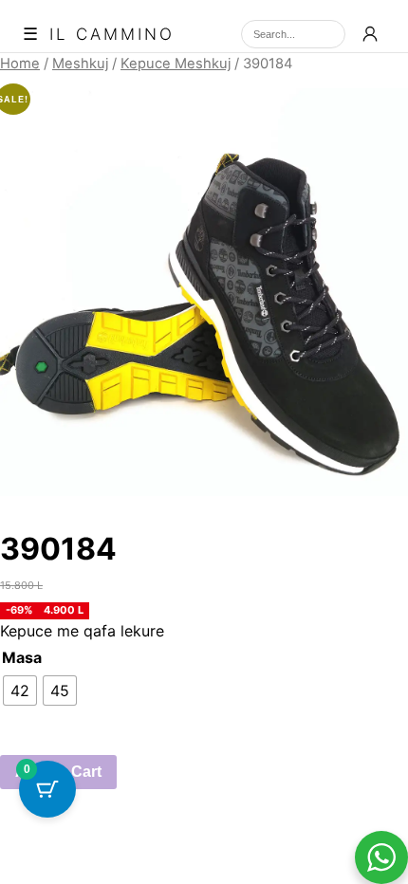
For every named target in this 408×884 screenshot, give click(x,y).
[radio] (20, 690)
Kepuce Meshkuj (176, 63)
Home (20, 63)
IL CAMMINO (112, 35)
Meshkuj (80, 63)
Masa (22, 657)
